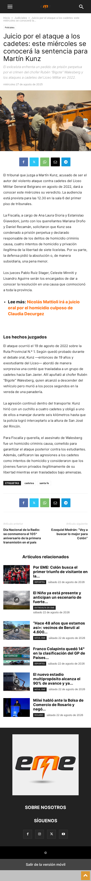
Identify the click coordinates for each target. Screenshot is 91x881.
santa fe (44, 483)
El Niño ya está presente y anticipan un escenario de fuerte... (57, 597)
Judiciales (20, 17)
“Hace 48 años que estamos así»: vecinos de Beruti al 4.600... (59, 627)
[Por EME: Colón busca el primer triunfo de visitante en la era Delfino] (16, 575)
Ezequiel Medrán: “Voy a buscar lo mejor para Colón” (69, 534)
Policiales (9, 27)
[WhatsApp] (44, 162)
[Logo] (45, 794)
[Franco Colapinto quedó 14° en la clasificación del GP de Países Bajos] (16, 656)
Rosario (38, 715)
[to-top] (85, 873)
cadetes (29, 483)
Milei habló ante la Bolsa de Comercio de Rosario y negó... (58, 704)
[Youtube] (63, 834)
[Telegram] (65, 162)
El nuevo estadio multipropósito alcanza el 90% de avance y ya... (56, 678)
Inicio (6, 17)
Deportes (39, 582)
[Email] (55, 162)
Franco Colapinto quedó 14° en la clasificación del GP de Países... (59, 653)
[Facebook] (23, 162)
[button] (10, 6)
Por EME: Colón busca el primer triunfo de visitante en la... (60, 571)
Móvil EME (39, 638)
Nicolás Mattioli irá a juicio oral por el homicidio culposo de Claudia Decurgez (44, 307)
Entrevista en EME (44, 607)
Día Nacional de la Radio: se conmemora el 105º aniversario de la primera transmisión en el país (22, 536)
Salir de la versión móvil (45, 864)
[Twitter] (34, 162)
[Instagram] (39, 834)
